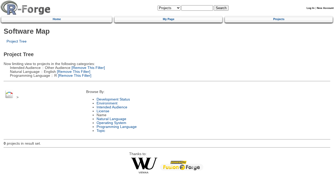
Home (57, 19)
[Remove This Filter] (87, 68)
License (103, 111)
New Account (325, 8)
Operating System (111, 123)
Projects (278, 19)
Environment (107, 103)
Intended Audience (112, 107)
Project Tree (17, 41)
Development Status (113, 99)
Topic (101, 131)
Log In (310, 8)
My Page (168, 19)
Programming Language (117, 127)
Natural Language (111, 119)
